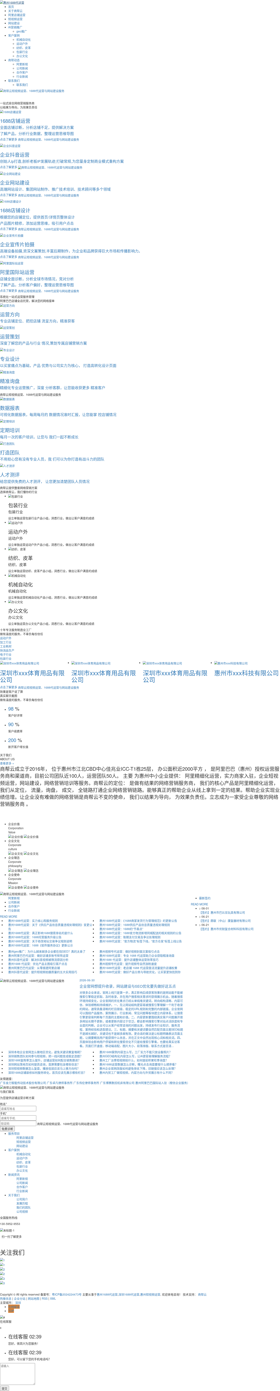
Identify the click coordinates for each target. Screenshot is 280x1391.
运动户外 (22, 43)
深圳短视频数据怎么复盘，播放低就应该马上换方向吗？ (44, 1068)
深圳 (18, 1302)
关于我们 (14, 1195)
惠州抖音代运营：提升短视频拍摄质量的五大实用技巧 (42, 972)
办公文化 (22, 56)
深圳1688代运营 (128, 1294)
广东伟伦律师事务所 (86, 1083)
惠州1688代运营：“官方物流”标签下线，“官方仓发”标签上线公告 (140, 941)
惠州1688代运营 (107, 1294)
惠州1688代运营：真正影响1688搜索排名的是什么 (40, 933)
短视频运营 (15, 19)
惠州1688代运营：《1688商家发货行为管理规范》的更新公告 (138, 921)
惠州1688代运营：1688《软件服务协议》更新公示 (40, 945)
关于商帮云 (15, 11)
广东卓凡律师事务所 (60, 1083)
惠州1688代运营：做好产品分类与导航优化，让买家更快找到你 (140, 972)
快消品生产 (7, 650)
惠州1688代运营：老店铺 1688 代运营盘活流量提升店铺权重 (138, 968)
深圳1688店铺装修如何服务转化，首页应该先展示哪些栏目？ (47, 1072)
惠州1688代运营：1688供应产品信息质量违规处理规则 (134, 925)
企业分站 (19, 1298)
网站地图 (33, 1298)
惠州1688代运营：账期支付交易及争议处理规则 (129, 937)
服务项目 (14, 1133)
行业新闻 (22, 76)
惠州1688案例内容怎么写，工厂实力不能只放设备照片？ (135, 1052)
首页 (11, 7)
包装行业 (22, 52)
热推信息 (5, 1298)
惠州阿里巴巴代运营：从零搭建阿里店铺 (34, 968)
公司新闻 (22, 68)
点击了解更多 (9, 687)
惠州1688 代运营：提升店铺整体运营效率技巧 (128, 960)
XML (53, 1298)
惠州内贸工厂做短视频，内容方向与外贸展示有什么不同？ (136, 1072)
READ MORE (8, 916)
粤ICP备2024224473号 (67, 1294)
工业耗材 (5, 646)
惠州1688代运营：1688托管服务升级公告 (34, 937)
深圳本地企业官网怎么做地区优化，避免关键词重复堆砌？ (45, 1052)
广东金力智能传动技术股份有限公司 (23, 1083)
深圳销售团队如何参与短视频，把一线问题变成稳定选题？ (45, 1056)
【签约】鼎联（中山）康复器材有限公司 (225, 921)
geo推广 (21, 31)
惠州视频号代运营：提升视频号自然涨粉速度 (128, 964)
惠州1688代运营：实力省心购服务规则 (33, 921)
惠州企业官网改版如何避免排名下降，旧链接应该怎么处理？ (138, 1068)
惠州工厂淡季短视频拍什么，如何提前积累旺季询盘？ (133, 1060)
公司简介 (22, 1199)
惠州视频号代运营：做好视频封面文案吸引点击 (129, 951)
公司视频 (22, 1211)
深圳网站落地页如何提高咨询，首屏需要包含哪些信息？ (44, 1064)
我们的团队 (23, 1207)
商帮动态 (14, 60)
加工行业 (5, 642)
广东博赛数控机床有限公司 (117, 1083)
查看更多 (7, 763)
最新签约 (205, 898)
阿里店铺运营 (16, 15)
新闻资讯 (14, 1174)
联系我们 (14, 80)
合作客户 (22, 72)
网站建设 (14, 23)
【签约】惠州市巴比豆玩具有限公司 (222, 912)
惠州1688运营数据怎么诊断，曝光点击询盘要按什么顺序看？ (138, 1064)
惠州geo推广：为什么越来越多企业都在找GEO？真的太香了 (46, 951)
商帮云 (202, 1294)
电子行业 (5, 654)
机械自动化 (23, 39)
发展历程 (22, 1203)
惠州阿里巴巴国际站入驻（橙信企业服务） (162, 1083)
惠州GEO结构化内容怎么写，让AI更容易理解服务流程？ (135, 1056)
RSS (45, 1298)
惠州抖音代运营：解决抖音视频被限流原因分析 (38, 960)
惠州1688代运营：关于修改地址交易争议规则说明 (40, 941)
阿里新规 (22, 64)
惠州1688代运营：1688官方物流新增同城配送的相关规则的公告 (140, 933)
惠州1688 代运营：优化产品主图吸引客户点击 (37, 964)
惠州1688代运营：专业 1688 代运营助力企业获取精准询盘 (136, 955)
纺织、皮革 (23, 48)
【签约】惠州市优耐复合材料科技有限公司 (226, 929)
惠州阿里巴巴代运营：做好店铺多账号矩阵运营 (38, 955)
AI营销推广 (15, 27)
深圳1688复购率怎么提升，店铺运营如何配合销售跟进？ (44, 1060)
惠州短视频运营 (150, 1294)
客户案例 (14, 35)
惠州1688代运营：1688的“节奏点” (121, 929)
